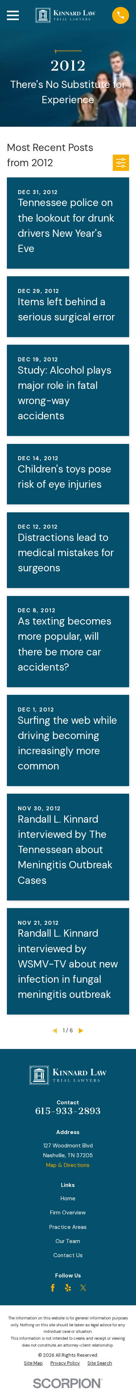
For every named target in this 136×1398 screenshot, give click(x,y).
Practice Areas (68, 1227)
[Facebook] (53, 1288)
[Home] (65, 15)
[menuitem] (33, 1363)
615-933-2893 (68, 1111)
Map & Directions (68, 1165)
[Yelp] (68, 1288)
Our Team (67, 1241)
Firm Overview (68, 1212)
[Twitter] (83, 1288)
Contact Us (68, 1255)
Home (68, 1198)
